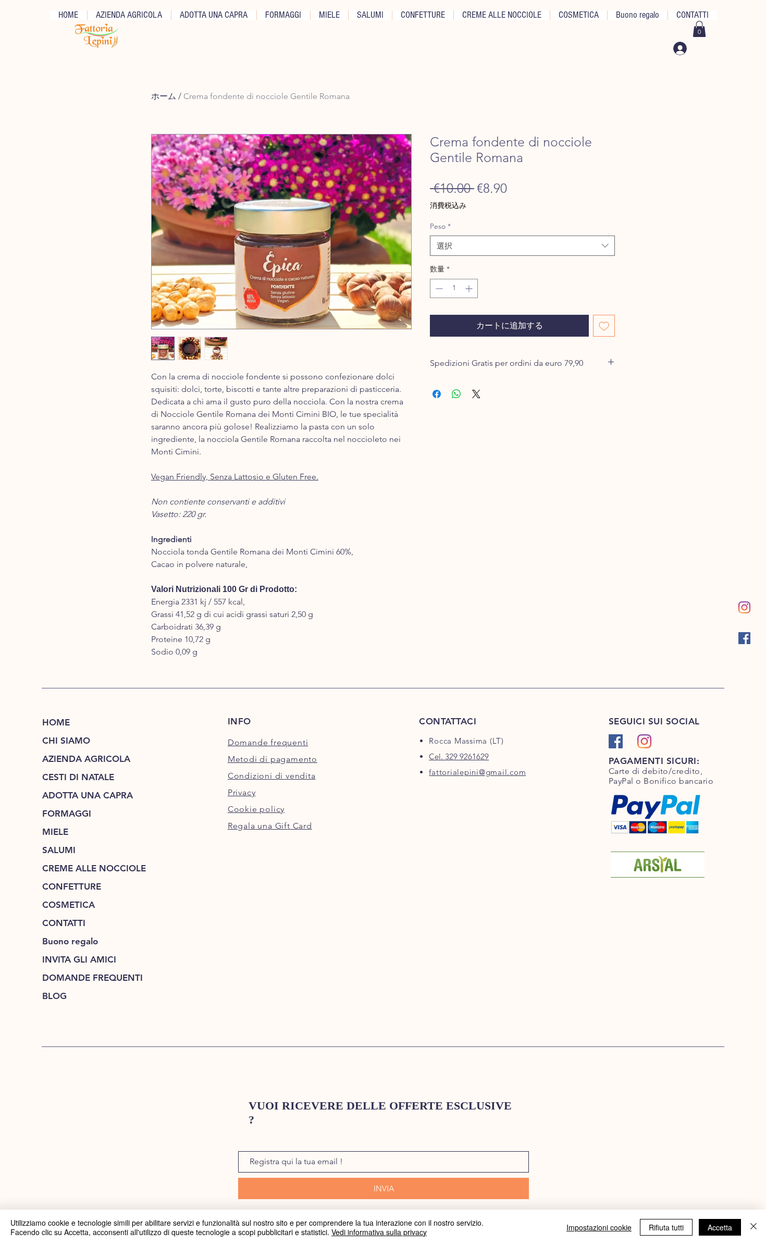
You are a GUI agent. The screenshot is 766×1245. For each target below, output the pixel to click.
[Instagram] (744, 607)
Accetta (720, 1227)
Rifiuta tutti (666, 1227)
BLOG (54, 996)
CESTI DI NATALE (78, 777)
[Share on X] (476, 394)
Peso (440, 226)
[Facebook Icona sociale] (744, 638)
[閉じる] (753, 1227)
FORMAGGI (66, 813)
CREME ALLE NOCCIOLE (94, 868)
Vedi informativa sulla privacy (379, 1232)
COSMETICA (68, 904)
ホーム (163, 96)
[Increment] (469, 288)
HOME (56, 722)
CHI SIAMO (66, 740)
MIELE (55, 832)
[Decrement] (437, 288)
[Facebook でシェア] (436, 394)
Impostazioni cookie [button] (599, 1227)
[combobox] (522, 246)
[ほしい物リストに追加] (604, 326)
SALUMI (59, 850)
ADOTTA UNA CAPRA (87, 795)
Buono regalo (70, 941)
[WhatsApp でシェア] (456, 394)
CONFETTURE (71, 886)
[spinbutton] (453, 288)
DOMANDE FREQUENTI (92, 977)
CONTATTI (63, 923)
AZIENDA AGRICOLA (86, 759)
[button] (699, 29)
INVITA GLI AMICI (79, 959)
